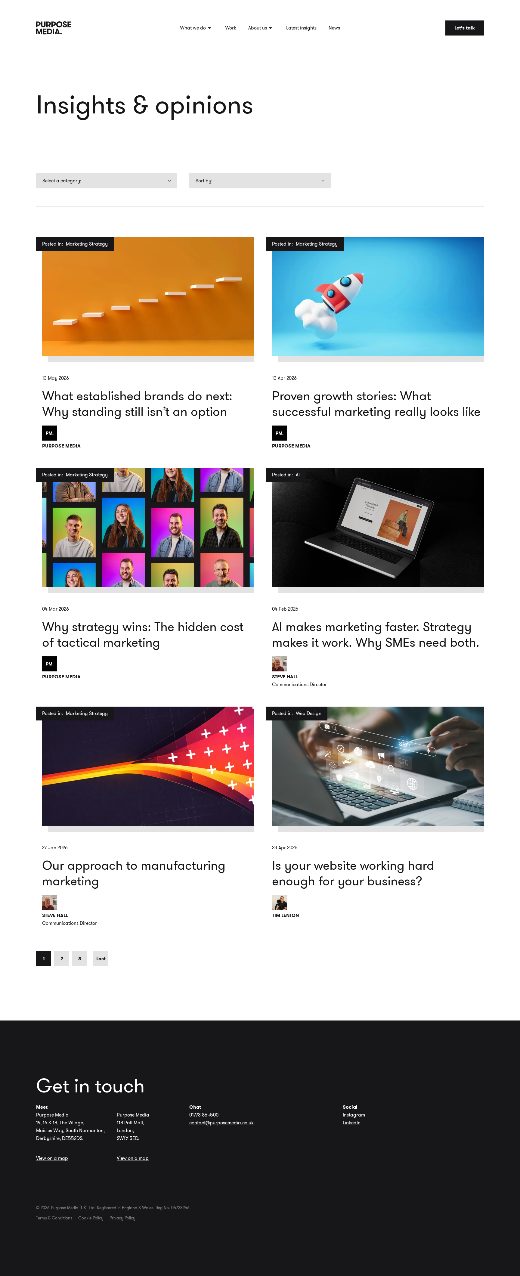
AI (298, 474)
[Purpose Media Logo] (53, 27)
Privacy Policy (122, 1218)
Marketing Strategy (87, 243)
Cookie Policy (91, 1218)
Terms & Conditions (54, 1218)
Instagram (354, 1114)
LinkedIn (352, 1122)
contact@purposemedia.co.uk (221, 1122)
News (334, 27)
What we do (193, 27)
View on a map (52, 1158)
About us (257, 27)
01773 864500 (203, 1114)
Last (101, 958)
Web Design (308, 713)
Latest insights (301, 27)
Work (230, 27)
